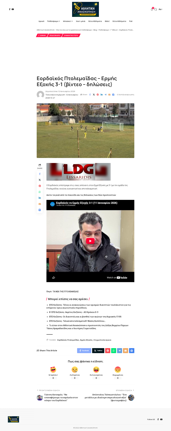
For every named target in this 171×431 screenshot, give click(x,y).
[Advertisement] (85, 55)
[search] (155, 9)
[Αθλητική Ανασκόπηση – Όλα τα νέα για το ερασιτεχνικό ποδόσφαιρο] (13, 419)
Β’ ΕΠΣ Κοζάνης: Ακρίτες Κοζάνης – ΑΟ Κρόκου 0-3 (73, 312)
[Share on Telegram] (105, 95)
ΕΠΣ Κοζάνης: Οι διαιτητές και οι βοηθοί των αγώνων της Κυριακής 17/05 (85, 316)
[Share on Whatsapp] (40, 192)
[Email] (109, 95)
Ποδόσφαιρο (55, 35)
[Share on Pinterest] (97, 95)
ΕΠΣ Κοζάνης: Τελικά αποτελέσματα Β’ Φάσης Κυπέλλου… (77, 321)
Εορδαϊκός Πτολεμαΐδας (68, 340)
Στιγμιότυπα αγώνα (102, 340)
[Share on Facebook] (90, 95)
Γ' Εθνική (42, 35)
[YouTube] (13, 9)
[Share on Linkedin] (101, 95)
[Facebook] (10, 9)
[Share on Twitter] (94, 95)
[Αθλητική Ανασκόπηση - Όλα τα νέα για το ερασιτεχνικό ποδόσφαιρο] (85, 9)
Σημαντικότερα (71, 35)
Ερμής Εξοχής (86, 340)
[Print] (113, 95)
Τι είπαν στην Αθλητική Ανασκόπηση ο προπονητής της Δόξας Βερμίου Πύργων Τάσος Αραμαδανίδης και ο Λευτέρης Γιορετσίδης (87, 327)
